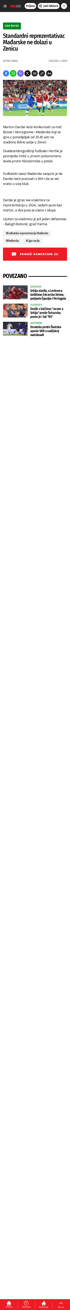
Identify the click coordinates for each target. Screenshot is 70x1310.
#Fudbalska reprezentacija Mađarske (27, 233)
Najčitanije (43, 1307)
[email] (34, 73)
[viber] (20, 73)
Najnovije (26, 1307)
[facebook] (6, 73)
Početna (9, 1307)
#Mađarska (12, 241)
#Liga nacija (32, 241)
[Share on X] (27, 73)
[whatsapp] (13, 73)
